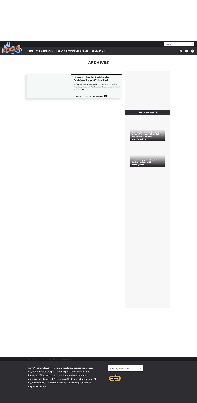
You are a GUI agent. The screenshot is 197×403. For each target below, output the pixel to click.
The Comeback (44, 50)
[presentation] (49, 86)
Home (30, 50)
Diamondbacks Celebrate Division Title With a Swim (92, 78)
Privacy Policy (52, 359)
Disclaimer (65, 359)
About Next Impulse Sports (72, 50)
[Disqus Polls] (148, 199)
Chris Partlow (83, 96)
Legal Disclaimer (36, 359)
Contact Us (98, 50)
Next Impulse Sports (119, 368)
